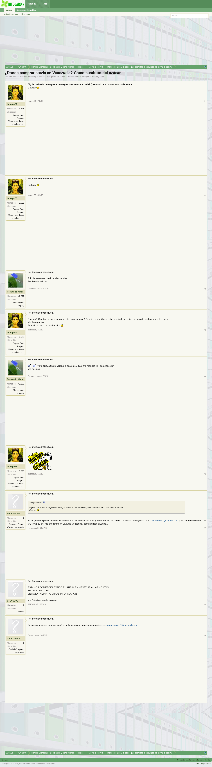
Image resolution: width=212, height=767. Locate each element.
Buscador (25, 14)
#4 (205, 330)
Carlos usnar (13, 638)
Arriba (207, 760)
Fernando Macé (15, 291)
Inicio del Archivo (10, 14)
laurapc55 (94, 76)
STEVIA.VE (12, 601)
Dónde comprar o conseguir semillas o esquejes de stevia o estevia (43, 76)
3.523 (21, 109)
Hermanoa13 (13, 513)
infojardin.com (24, 764)
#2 (205, 195)
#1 (205, 101)
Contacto (181, 760)
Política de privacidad (203, 764)
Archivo (9, 10)
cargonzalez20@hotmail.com (122, 625)
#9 (205, 635)
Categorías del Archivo (26, 10)
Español (5, 760)
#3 (205, 289)
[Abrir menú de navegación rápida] (205, 67)
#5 (205, 376)
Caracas (20, 612)
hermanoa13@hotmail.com (164, 520)
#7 (205, 528)
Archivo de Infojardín (195, 760)
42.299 (21, 296)
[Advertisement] (98, 41)
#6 (205, 474)
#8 (205, 604)
